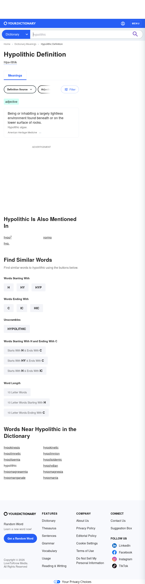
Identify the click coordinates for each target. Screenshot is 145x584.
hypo (8, 237)
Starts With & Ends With (25, 350)
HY (22, 287)
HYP (38, 287)
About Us (82, 520)
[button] (123, 23)
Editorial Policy (86, 535)
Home (7, 44)
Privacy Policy (85, 528)
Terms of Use (85, 551)
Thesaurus (49, 528)
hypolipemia (12, 459)
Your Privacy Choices (76, 582)
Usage (46, 558)
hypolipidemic (52, 459)
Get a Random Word (20, 538)
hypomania (50, 477)
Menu (136, 23)
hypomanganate (14, 477)
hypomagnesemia (16, 471)
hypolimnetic (12, 453)
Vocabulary (49, 551)
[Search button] (137, 34)
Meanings (15, 75)
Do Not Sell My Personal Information (90, 560)
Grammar (48, 543)
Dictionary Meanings (25, 44)
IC (21, 308)
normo (47, 237)
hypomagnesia (53, 471)
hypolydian (50, 465)
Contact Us (118, 520)
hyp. (6, 243)
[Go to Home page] (20, 23)
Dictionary (12, 34)
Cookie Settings (87, 543)
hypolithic (17, 329)
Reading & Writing (54, 566)
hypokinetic (51, 447)
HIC (36, 308)
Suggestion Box (121, 528)
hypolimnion (51, 453)
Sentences (49, 535)
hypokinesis (12, 447)
